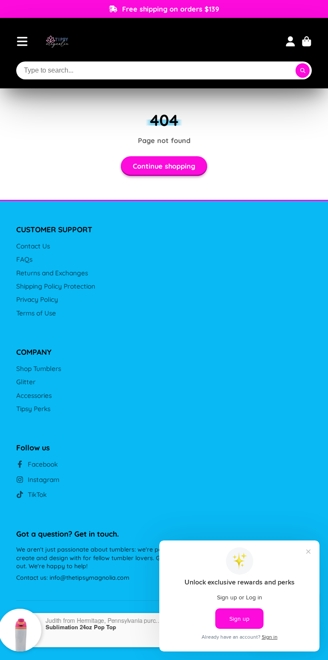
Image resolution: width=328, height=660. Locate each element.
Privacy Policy (37, 299)
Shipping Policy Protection (55, 286)
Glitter (25, 382)
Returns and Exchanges (52, 273)
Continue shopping (164, 166)
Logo (57, 41)
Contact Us (33, 246)
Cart (307, 41)
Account (290, 41)
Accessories (34, 395)
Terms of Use (36, 313)
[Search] (303, 70)
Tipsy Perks (33, 409)
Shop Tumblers (38, 369)
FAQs (24, 259)
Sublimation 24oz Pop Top (88, 627)
